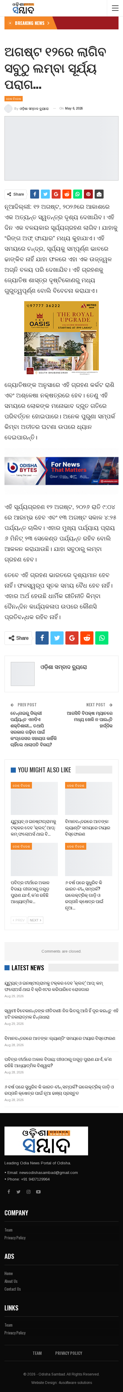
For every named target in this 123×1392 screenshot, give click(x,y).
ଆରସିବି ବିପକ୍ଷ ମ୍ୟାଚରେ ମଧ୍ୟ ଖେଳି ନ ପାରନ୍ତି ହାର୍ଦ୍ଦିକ (90, 719)
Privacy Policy (14, 1238)
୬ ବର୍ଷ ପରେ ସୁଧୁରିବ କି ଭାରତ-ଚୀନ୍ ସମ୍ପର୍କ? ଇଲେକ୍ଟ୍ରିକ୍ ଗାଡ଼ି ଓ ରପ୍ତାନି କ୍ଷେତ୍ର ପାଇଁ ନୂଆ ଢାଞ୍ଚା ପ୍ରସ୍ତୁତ (59, 1089)
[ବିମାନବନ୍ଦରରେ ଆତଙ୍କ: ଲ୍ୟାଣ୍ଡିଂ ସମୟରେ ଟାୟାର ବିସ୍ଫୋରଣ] (88, 798)
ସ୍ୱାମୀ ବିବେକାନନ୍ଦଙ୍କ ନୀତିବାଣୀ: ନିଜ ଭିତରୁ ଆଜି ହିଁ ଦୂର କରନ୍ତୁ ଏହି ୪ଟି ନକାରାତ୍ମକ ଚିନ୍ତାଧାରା (61, 1013)
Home (8, 1273)
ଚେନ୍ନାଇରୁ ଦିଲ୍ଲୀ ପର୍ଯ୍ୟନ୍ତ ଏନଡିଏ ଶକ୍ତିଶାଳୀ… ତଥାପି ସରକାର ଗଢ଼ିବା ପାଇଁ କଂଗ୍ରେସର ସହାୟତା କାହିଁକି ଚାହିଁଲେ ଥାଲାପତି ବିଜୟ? (33, 728)
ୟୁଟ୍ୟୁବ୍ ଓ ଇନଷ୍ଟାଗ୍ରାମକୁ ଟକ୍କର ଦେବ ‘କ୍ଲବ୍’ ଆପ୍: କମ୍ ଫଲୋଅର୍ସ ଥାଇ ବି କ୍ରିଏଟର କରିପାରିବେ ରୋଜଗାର (53, 985)
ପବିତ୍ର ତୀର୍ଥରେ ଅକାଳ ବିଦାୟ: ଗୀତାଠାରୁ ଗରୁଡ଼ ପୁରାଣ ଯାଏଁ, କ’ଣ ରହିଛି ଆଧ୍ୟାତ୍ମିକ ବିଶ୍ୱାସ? (58, 1061)
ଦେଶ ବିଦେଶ (13, 98)
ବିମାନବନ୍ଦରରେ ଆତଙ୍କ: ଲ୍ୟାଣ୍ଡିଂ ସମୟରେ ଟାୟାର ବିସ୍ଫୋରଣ (59, 1037)
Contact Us (12, 1289)
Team (8, 1230)
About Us (11, 1281)
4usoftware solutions (75, 1383)
